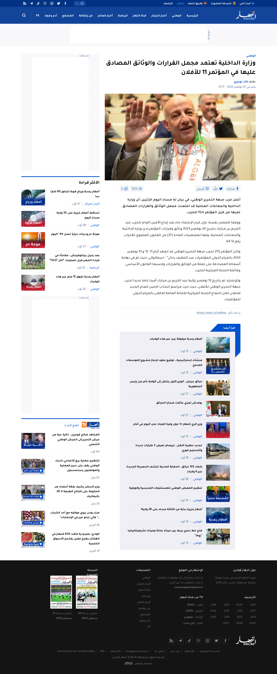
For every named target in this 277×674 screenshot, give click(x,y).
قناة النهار (139, 16)
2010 (213, 617)
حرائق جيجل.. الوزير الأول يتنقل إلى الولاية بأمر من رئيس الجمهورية (166, 384)
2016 (240, 611)
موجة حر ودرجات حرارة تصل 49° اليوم (75, 234)
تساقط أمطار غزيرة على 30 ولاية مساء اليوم (78, 216)
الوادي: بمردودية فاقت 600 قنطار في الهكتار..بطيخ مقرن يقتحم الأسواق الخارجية (75, 539)
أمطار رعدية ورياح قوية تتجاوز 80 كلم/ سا (74, 194)
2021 (253, 605)
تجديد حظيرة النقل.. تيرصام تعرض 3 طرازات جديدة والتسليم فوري (168, 448)
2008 (239, 623)
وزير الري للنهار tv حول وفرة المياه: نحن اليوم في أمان (167, 424)
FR (37, 16)
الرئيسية (192, 16)
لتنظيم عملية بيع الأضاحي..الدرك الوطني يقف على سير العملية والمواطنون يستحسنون (77, 466)
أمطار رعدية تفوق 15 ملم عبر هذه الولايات (77, 279)
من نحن (174, 651)
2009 (252, 623)
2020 (239, 605)
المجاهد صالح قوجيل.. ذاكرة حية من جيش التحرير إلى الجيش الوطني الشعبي (75, 440)
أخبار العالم (105, 16)
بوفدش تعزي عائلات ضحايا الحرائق (179, 403)
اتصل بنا (160, 651)
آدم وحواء (50, 16)
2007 (226, 623)
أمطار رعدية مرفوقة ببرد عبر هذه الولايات (176, 339)
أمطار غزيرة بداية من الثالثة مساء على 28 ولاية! (171, 509)
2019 (226, 605)
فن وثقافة (86, 16)
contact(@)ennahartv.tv (188, 587)
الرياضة (123, 16)
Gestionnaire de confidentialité (76, 651)
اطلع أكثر (73, 425)
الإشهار (189, 651)
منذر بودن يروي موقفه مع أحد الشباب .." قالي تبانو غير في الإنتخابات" (74, 515)
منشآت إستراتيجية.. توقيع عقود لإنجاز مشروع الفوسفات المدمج (164, 363)
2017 (253, 611)
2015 (226, 611)
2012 (240, 617)
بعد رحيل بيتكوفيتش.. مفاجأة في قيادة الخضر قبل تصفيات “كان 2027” (74, 258)
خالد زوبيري (241, 81)
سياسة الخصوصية (137, 651)
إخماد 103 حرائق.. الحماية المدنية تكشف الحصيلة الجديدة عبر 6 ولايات (164, 469)
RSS (102, 651)
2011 (226, 617)
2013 (253, 617)
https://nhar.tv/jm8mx (211, 313)
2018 (213, 605)
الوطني (176, 16)
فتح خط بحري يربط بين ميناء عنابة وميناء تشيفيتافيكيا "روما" (165, 533)
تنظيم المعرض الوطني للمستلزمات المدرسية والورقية (165, 488)
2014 (213, 611)
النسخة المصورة (209, 651)
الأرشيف (115, 651)
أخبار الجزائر (159, 16)
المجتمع (68, 16)
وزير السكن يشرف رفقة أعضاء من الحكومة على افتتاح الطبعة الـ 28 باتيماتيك (76, 492)
